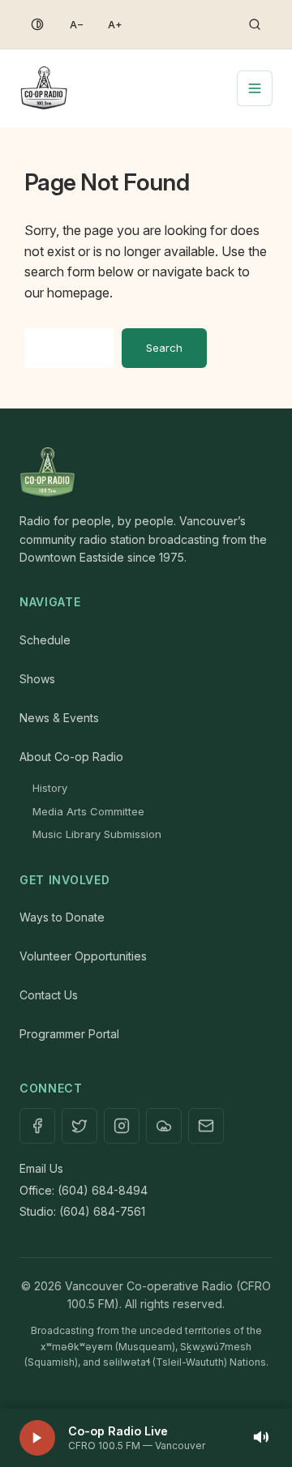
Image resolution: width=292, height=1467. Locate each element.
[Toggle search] (255, 24)
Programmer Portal (69, 1034)
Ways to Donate (62, 917)
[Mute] (261, 1438)
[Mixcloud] (164, 1126)
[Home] (146, 473)
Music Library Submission (96, 834)
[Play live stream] (37, 1438)
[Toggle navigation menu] (255, 88)
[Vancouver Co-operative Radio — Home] (43, 88)
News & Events (59, 718)
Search (164, 347)
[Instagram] (122, 1126)
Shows (37, 679)
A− (77, 25)
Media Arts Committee (88, 811)
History (49, 787)
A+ (115, 25)
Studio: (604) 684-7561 (82, 1211)
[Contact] (206, 1126)
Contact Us (48, 995)
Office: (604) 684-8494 (83, 1190)
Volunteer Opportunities (83, 956)
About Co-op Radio (71, 756)
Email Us (41, 1168)
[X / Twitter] (79, 1126)
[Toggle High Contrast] (37, 24)
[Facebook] (37, 1126)
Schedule (45, 640)
